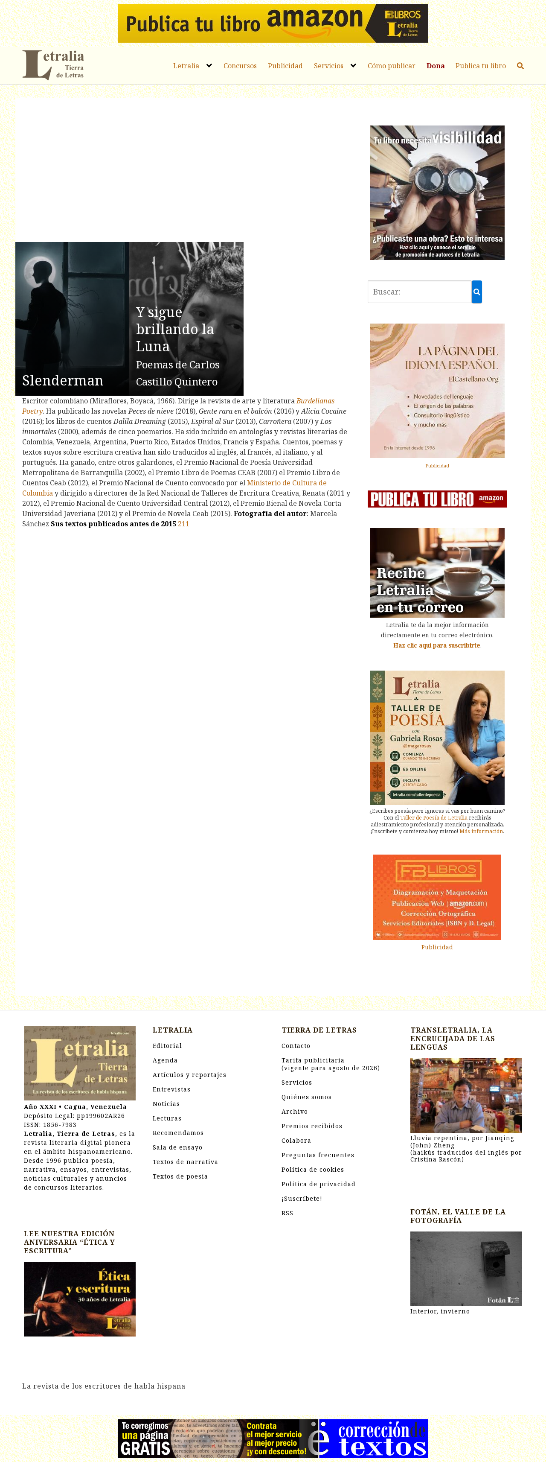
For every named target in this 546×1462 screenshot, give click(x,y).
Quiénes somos (307, 1097)
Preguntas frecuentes (318, 1155)
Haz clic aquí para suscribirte (436, 645)
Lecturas (167, 1118)
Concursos (240, 65)
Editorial (167, 1046)
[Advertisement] (186, 171)
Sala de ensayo (178, 1147)
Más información (481, 831)
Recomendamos (178, 1133)
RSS (287, 1213)
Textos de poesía (180, 1176)
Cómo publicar (391, 65)
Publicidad (285, 65)
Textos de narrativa (185, 1162)
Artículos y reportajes (190, 1075)
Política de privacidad (319, 1184)
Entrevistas (172, 1089)
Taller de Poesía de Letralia (434, 817)
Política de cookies (313, 1169)
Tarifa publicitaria (331, 1064)
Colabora (296, 1140)
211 (183, 523)
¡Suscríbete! (302, 1198)
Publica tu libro (481, 65)
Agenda (165, 1060)
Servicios (328, 65)
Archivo (295, 1111)
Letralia (186, 65)
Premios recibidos (312, 1126)
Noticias (166, 1104)
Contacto (296, 1046)
